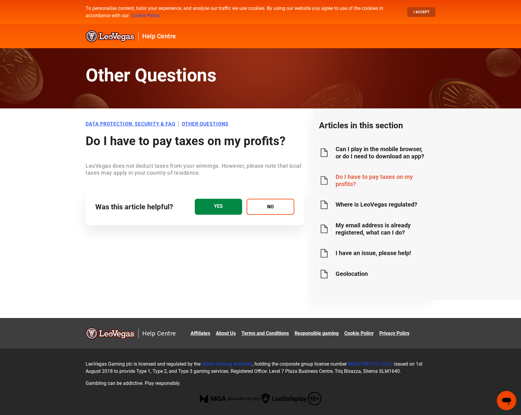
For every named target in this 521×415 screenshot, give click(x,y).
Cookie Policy (145, 15)
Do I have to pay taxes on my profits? (374, 180)
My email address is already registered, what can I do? (373, 229)
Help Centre (159, 36)
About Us (226, 333)
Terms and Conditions (265, 333)
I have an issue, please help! (373, 253)
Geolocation (352, 273)
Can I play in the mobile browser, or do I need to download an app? (380, 152)
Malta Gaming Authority (227, 364)
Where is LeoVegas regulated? (376, 204)
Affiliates (200, 333)
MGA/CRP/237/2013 (370, 364)
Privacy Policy (394, 333)
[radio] (218, 207)
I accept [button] (421, 12)
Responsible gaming (317, 333)
